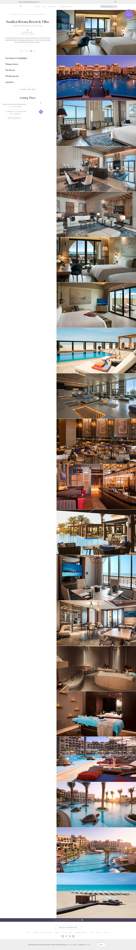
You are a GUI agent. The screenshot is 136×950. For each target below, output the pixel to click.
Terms (77, 944)
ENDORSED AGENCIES (81, 932)
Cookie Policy (87, 944)
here (39, 2)
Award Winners (51, 6)
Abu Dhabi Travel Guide (27, 89)
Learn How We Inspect (28, 34)
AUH (6, 111)
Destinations (37, 6)
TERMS (92, 932)
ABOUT (29, 932)
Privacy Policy (69, 944)
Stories (44, 6)
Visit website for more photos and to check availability (67, 920)
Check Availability (14, 118)
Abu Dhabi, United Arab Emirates (34, 14)
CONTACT (106, 932)
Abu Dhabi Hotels (15, 14)
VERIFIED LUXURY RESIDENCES (43, 932)
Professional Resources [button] (107, 6)
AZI (13, 113)
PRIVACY (98, 932)
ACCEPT (101, 944)
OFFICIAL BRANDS (67, 932)
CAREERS (57, 932)
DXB (15, 111)
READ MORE (28, 45)
